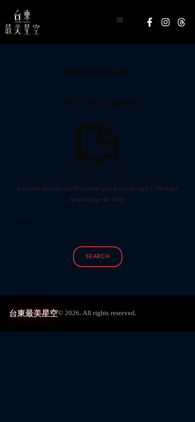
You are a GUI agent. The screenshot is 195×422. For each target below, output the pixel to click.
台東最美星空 (33, 313)
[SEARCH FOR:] (97, 222)
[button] (120, 19)
